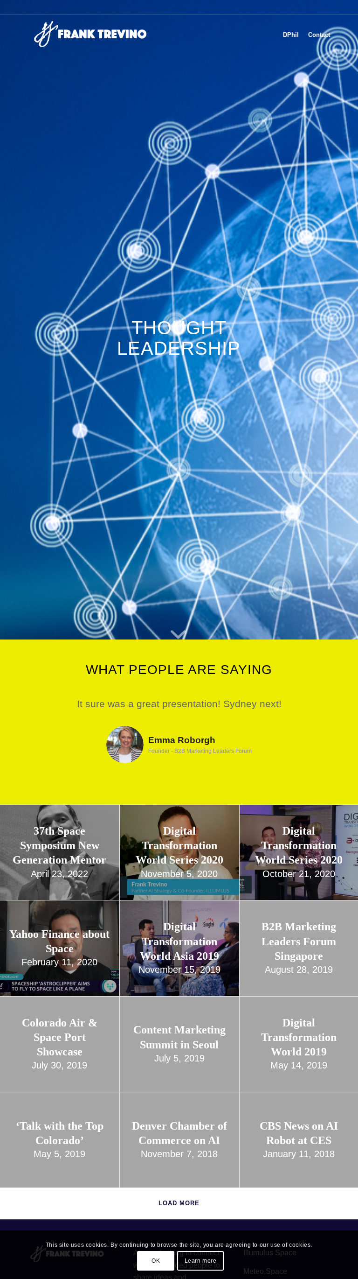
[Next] (314, 710)
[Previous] (44, 710)
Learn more (201, 1261)
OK (155, 1261)
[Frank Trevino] (93, 35)
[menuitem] (290, 35)
